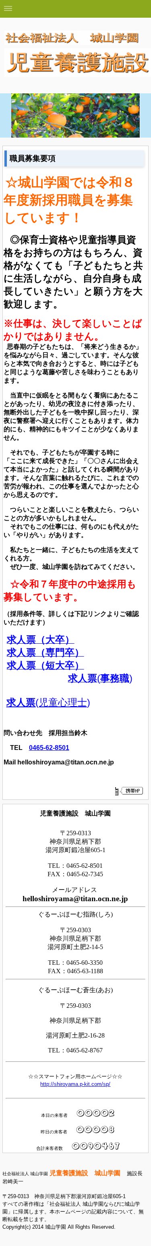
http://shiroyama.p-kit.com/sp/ (75, 1084)
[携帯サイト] (129, 791)
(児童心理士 (46, 702)
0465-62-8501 (49, 747)
